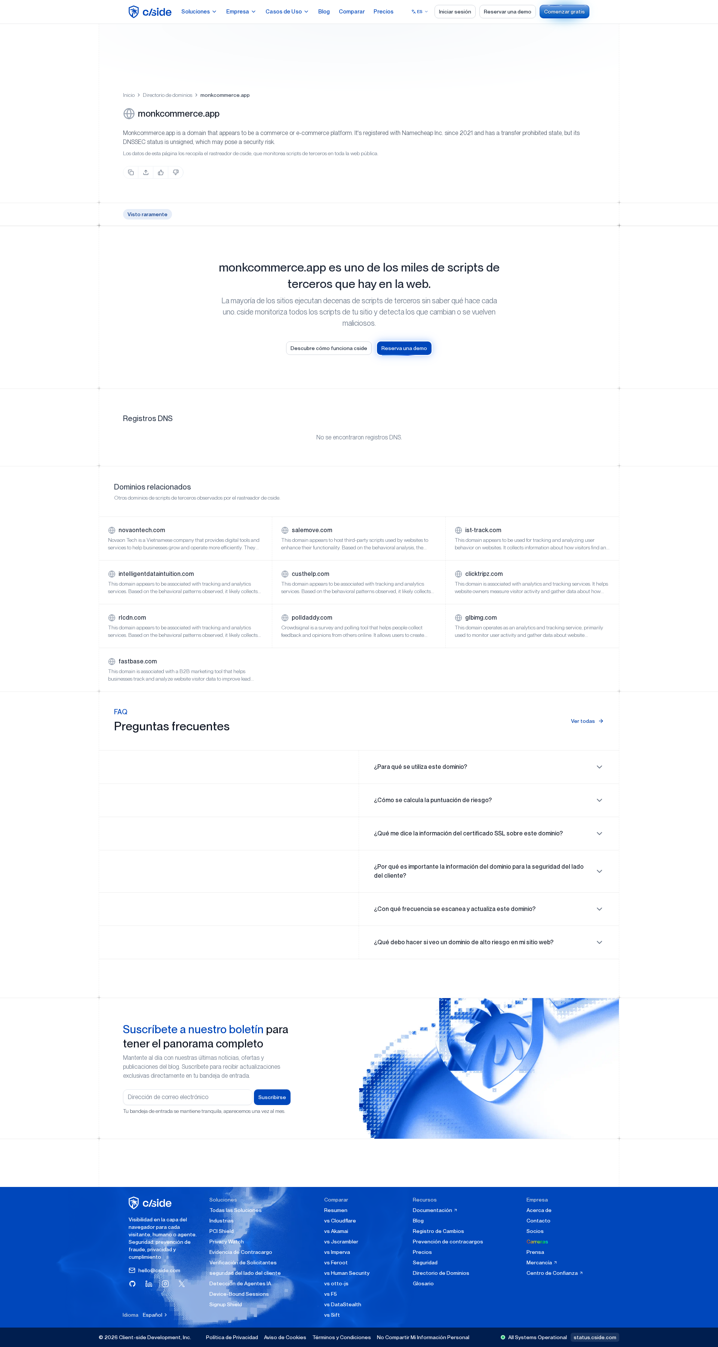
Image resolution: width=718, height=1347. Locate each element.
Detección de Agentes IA (240, 1283)
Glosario (423, 1283)
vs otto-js (336, 1283)
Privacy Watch (226, 1242)
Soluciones (195, 11)
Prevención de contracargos (448, 1242)
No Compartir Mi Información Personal (423, 1337)
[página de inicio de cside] (151, 1203)
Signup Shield (225, 1304)
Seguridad (425, 1262)
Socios (535, 1231)
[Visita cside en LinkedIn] (149, 1284)
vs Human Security (346, 1273)
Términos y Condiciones (341, 1337)
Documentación (433, 1210)
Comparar (352, 11)
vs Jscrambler (341, 1242)
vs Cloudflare (340, 1221)
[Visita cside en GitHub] (132, 1284)
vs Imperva (337, 1252)
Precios (383, 11)
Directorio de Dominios (441, 1273)
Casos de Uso (284, 11)
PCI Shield (221, 1231)
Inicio (129, 95)
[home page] (151, 12)
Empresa (237, 11)
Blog (324, 11)
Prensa (535, 1252)
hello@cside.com (159, 1270)
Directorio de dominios (167, 95)
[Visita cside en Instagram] (165, 1284)
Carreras (537, 1242)
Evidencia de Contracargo (240, 1252)
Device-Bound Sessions (239, 1294)
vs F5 (330, 1294)
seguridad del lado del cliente (245, 1273)
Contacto (538, 1221)
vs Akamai (336, 1231)
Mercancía (540, 1262)
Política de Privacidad (232, 1337)
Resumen (335, 1210)
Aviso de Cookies (285, 1337)
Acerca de (539, 1210)
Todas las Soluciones (235, 1210)
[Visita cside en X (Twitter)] (181, 1284)
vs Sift (332, 1315)
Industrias (221, 1221)
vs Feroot (336, 1262)
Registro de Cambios (438, 1231)
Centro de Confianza (553, 1273)
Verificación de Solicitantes (243, 1262)
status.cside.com (595, 1337)
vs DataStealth (342, 1304)
